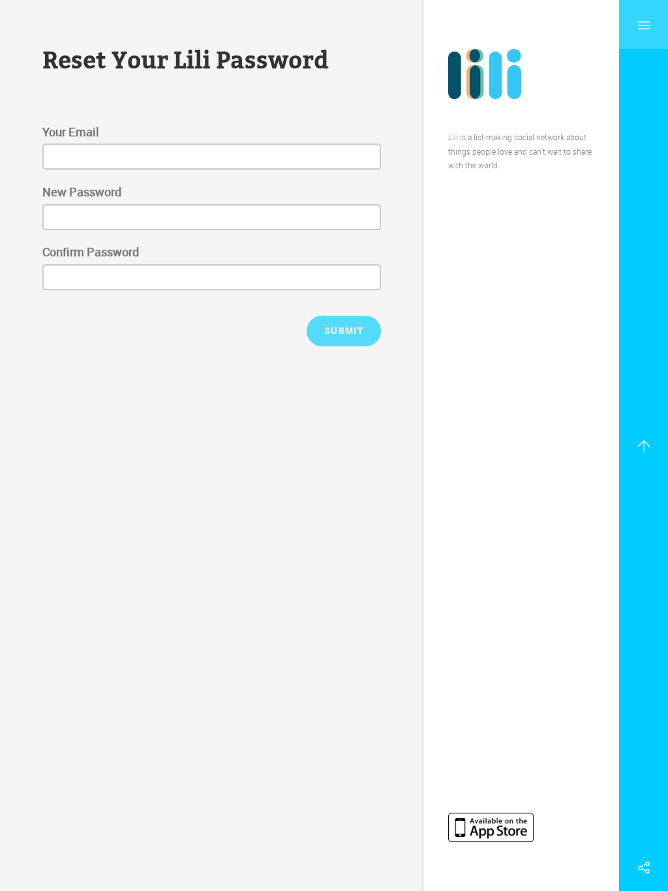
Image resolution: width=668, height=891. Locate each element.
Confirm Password (90, 252)
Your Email (70, 132)
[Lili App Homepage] (485, 73)
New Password (81, 192)
